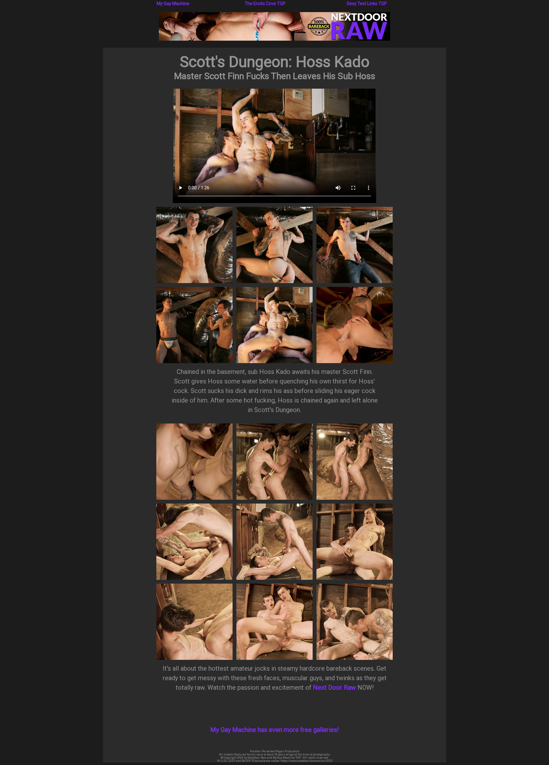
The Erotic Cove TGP (265, 3)
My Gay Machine (173, 3)
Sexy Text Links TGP (367, 3)
